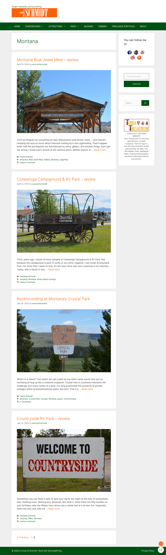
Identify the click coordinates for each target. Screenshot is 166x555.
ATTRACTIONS (55, 26)
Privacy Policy (147, 551)
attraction (24, 159)
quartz (60, 399)
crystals (44, 399)
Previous (23, 537)
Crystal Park (34, 399)
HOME (17, 26)
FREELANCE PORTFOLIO (123, 26)
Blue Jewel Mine (36, 159)
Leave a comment (27, 162)
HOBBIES (102, 26)
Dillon (30, 518)
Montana (55, 159)
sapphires (64, 159)
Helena (47, 159)
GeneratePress (55, 551)
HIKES (73, 26)
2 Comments (25, 402)
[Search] (145, 103)
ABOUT (143, 26)
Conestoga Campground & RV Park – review (56, 179)
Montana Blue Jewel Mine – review (47, 59)
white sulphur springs (46, 279)
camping (23, 279)
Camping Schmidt (27, 276)
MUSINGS (88, 26)
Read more (99, 150)
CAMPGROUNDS (33, 26)
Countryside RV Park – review (43, 418)
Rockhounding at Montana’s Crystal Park (53, 298)
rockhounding (70, 399)
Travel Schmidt (26, 157)
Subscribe (137, 84)
